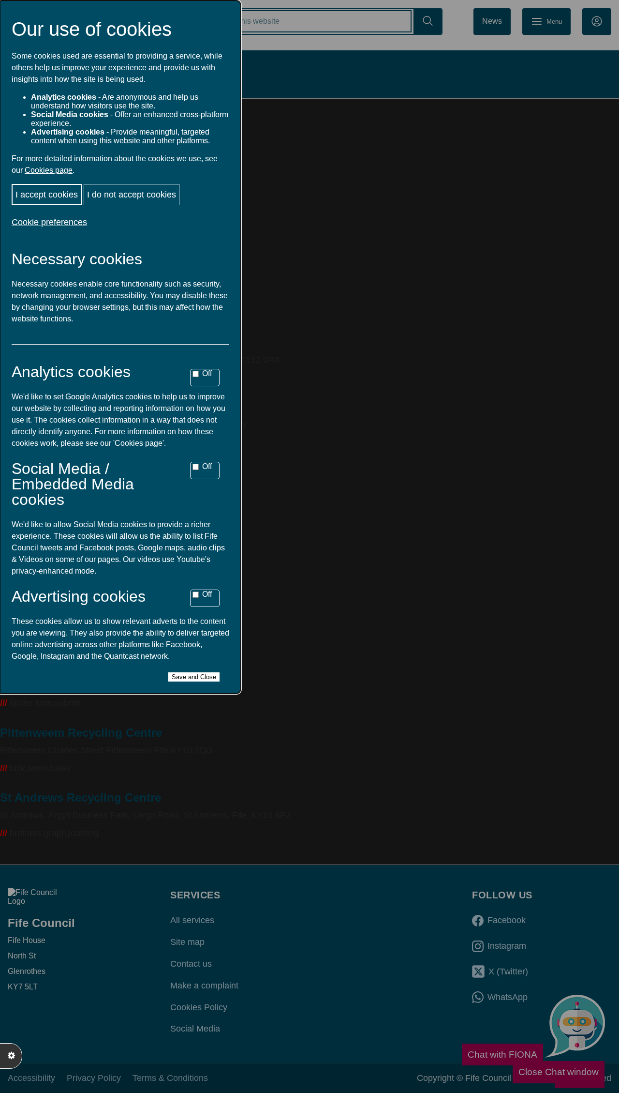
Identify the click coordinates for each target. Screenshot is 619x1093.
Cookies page (49, 170)
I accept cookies (46, 194)
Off (207, 373)
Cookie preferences (49, 222)
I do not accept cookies (131, 194)
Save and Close (194, 677)
